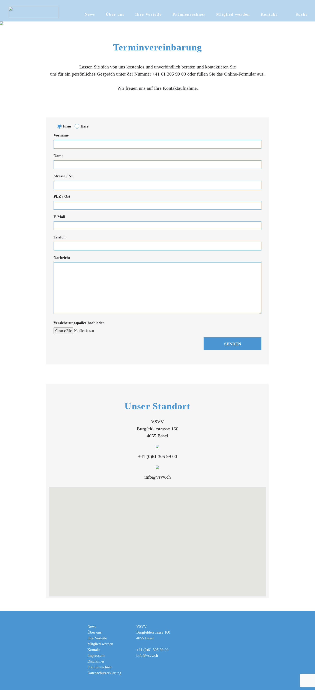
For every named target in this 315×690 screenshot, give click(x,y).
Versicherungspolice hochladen (79, 323)
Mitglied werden (233, 14)
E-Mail (59, 217)
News (90, 14)
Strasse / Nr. (64, 176)
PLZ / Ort (62, 196)
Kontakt (269, 14)
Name (58, 155)
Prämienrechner (189, 14)
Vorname (61, 135)
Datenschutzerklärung (104, 673)
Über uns (115, 14)
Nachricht (62, 257)
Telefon (60, 237)
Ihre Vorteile (148, 14)
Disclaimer (95, 661)
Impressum (96, 655)
